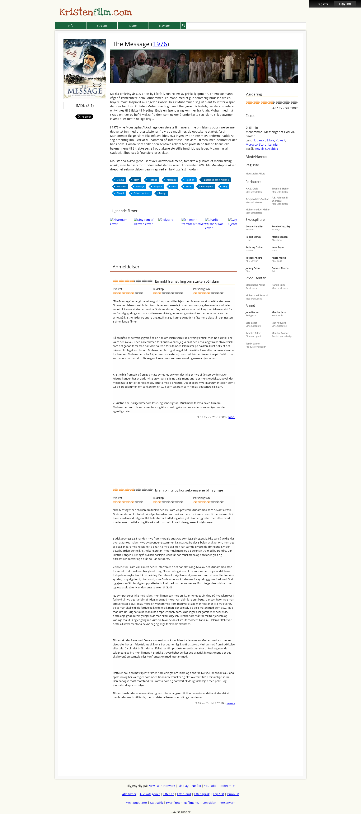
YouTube (210, 786)
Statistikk (156, 803)
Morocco (252, 144)
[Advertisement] (36, 96)
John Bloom (252, 312)
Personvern (227, 803)
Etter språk (202, 794)
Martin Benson (280, 236)
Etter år (168, 794)
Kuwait (280, 140)
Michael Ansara (254, 257)
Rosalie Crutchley (281, 226)
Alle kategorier (150, 794)
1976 (160, 44)
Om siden (209, 803)
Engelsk (260, 149)
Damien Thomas (280, 268)
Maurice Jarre (279, 312)
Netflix (196, 786)
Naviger (164, 26)
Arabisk (272, 149)
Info (70, 26)
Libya (270, 140)
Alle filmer (129, 794)
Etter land (184, 794)
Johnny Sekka (253, 268)
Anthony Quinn (254, 247)
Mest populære (136, 803)
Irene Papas (278, 247)
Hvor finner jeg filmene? (182, 803)
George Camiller (254, 226)
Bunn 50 (233, 794)
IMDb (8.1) (85, 105)
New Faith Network (162, 786)
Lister (133, 26)
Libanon (260, 140)
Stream (102, 26)
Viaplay (183, 786)
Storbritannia (268, 144)
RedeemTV (227, 786)
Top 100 (218, 794)
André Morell (279, 257)
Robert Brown (253, 236)
